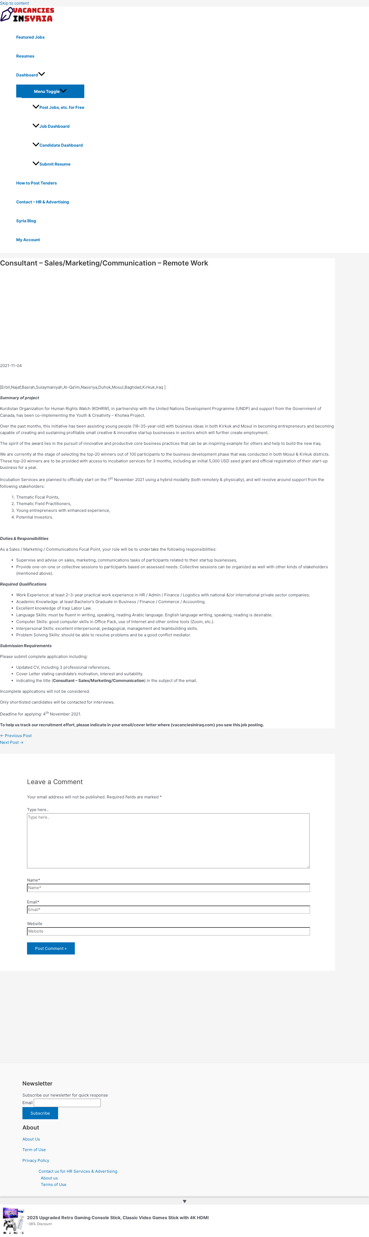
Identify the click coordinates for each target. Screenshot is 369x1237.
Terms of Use (53, 1184)
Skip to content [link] (14, 3)
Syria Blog (26, 220)
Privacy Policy (35, 1160)
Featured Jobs (30, 37)
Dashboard (27, 75)
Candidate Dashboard (61, 145)
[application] (41, 75)
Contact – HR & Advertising (42, 201)
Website (34, 923)
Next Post (12, 742)
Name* (33, 880)
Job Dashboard (54, 126)
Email (27, 1102)
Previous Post (16, 735)
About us (49, 1178)
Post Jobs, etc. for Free (61, 107)
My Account (28, 239)
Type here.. (38, 809)
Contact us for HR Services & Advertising (78, 1171)
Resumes (25, 56)
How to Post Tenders (36, 183)
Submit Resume (55, 164)
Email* (33, 902)
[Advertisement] (104, 320)
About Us (31, 1139)
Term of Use (34, 1149)
